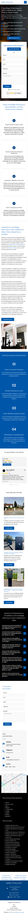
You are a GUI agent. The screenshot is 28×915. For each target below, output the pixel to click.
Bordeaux (7, 814)
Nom (4, 59)
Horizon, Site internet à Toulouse (17, 912)
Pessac (7, 806)
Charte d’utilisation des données (14, 910)
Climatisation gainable (10, 849)
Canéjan (7, 812)
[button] (14, 38)
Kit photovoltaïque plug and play (12, 839)
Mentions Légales (14, 908)
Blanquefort (8, 816)
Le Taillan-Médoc (9, 809)
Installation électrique (10, 864)
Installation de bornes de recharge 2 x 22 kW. (14, 518)
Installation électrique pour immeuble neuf (15, 832)
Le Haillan (7, 811)
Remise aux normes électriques (12, 844)
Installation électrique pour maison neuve (14, 834)
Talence (7, 802)
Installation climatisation (10, 854)
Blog (14, 904)
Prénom (5, 55)
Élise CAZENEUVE (10, 470)
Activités (14, 906)
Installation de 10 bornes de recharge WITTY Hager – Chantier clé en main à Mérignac (13, 590)
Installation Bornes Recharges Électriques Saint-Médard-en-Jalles (6, 876)
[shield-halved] (9, 90)
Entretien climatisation (10, 852)
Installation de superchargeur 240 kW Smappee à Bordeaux (13, 553)
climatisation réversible (11, 247)
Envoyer (7, 86)
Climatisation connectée (11, 847)
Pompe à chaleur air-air (10, 840)
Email (4, 64)
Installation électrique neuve (11, 825)
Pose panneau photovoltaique (12, 842)
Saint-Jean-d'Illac (9, 804)
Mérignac (7, 807)
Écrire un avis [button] (7, 464)
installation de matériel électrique (16, 244)
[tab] (14, 627)
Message (5, 73)
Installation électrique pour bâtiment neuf (14, 827)
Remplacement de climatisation (12, 845)
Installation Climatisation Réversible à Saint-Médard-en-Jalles (20, 876)
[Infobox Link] (11, 744)
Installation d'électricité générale (12, 856)
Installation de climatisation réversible (14, 861)
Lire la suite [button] (5, 481)
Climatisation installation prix (11, 851)
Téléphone (5, 68)
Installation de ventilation (11, 862)
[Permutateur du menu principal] (25, 2)
